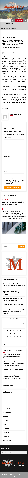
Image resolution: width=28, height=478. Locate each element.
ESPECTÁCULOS (6, 408)
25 (7, 336)
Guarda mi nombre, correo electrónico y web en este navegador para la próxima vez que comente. (15, 181)
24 (4, 336)
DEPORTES (5, 400)
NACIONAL (5, 416)
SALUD (4, 424)
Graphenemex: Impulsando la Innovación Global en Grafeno (12, 356)
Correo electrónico (10, 164)
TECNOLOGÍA (6, 432)
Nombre (7, 156)
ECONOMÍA (5, 199)
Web (5, 171)
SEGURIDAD (6, 428)
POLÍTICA (15, 33)
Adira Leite (6, 362)
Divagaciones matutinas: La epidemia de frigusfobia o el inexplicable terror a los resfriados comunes (13, 363)
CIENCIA (5, 396)
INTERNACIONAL (7, 33)
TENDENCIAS (6, 436)
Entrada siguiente (8, 195)
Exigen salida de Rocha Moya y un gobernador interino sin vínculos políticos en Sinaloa (14, 292)
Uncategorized (7, 440)
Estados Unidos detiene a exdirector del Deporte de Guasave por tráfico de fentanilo (13, 311)
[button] (13, 20)
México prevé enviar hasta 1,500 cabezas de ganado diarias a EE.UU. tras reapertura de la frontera (14, 285)
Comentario (8, 137)
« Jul (4, 344)
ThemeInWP (19, 476)
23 (23, 333)
